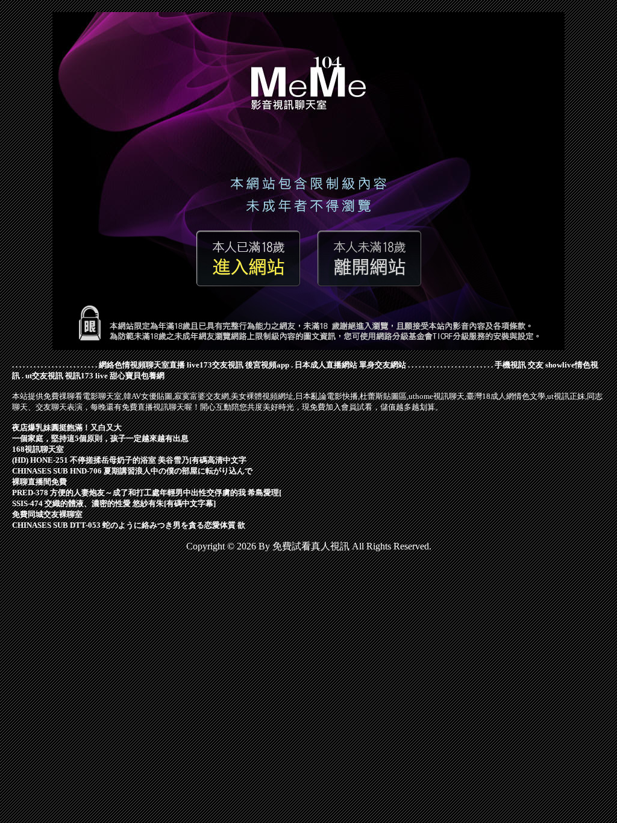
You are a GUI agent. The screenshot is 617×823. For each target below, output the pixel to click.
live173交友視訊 (215, 364)
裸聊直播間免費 (39, 481)
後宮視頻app (267, 364)
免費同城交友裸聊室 (47, 514)
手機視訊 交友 (519, 364)
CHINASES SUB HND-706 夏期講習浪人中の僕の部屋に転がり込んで (132, 470)
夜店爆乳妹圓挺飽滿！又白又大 (67, 427)
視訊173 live (86, 375)
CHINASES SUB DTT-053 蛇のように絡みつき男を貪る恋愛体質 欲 (128, 525)
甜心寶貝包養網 (137, 375)
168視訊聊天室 (38, 449)
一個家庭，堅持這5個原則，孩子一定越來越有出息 (100, 438)
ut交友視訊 (44, 375)
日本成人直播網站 (326, 364)
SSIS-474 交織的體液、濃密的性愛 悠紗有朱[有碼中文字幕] (114, 503)
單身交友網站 (382, 364)
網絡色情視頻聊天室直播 (142, 364)
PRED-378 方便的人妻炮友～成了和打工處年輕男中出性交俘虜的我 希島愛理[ (146, 492)
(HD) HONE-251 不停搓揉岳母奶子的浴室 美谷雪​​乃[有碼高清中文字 (129, 460)
